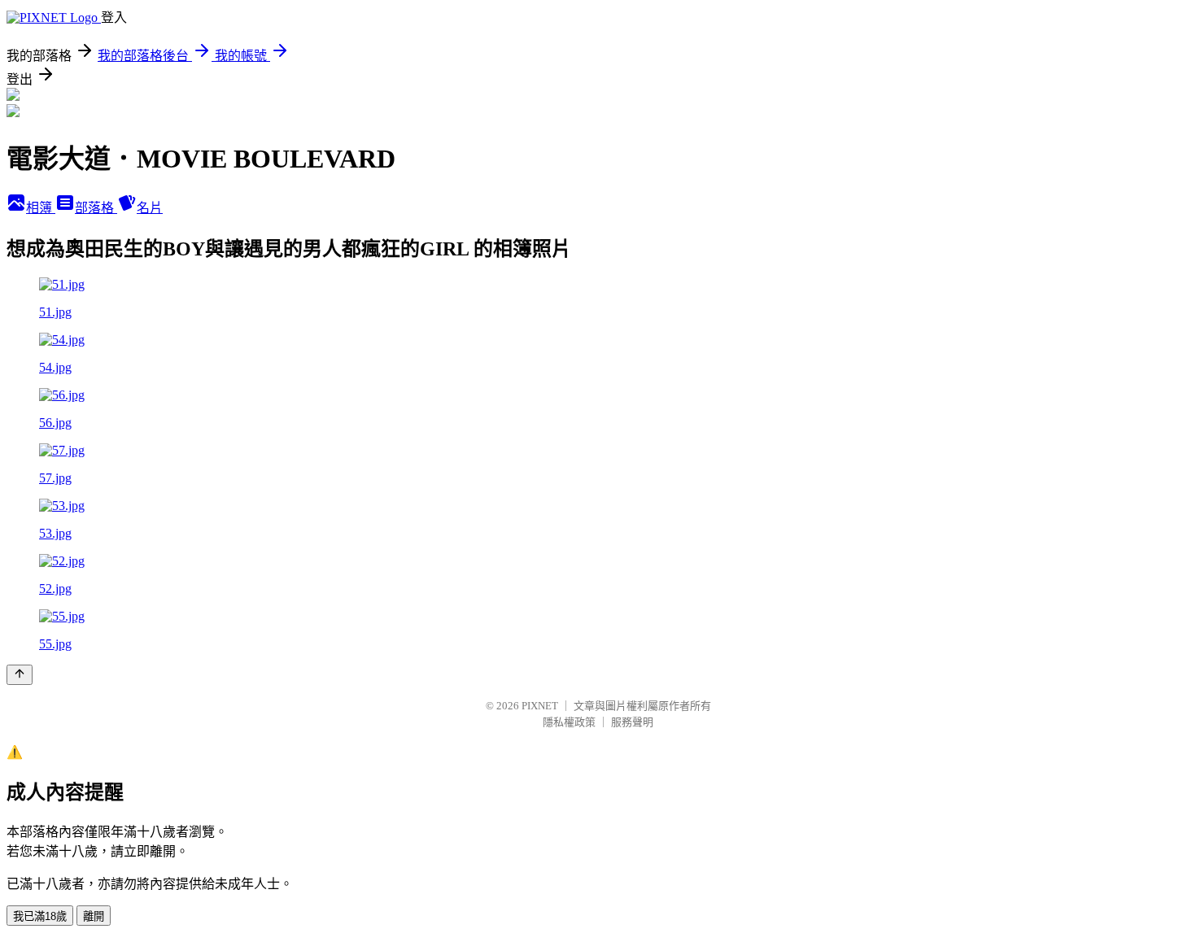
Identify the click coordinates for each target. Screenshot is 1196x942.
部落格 (96, 208)
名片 (150, 208)
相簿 (40, 208)
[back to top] (20, 675)
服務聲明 (632, 722)
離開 (93, 916)
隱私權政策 (569, 722)
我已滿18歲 (40, 916)
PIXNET (540, 706)
